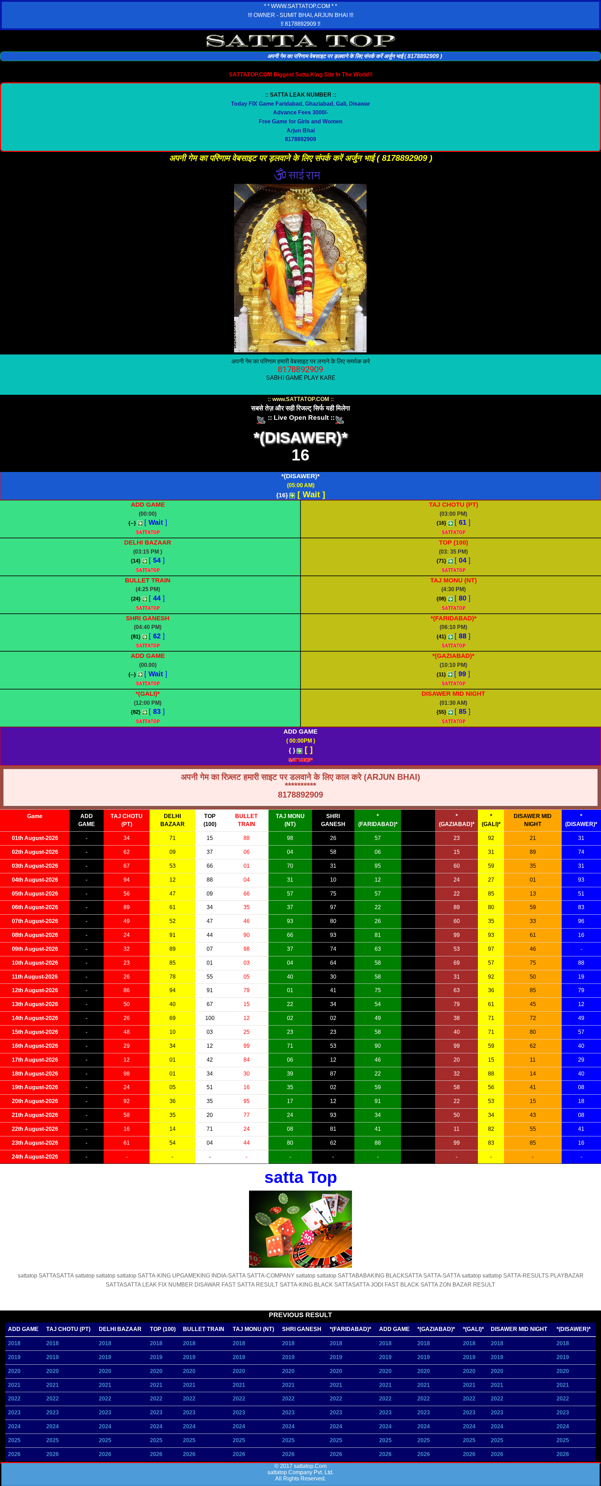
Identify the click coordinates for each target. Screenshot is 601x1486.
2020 (14, 1371)
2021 (14, 1385)
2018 (14, 1343)
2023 (14, 1412)
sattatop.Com (310, 1466)
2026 (14, 1454)
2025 (14, 1440)
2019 (14, 1357)
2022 (14, 1399)
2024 (14, 1426)
